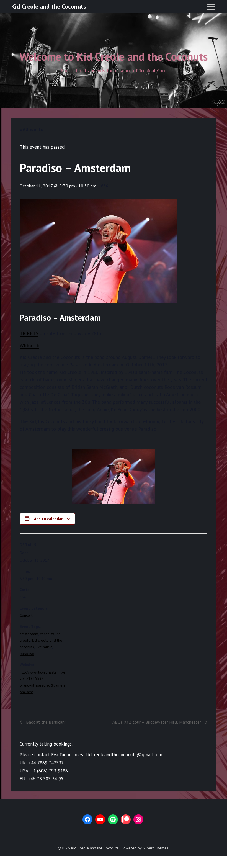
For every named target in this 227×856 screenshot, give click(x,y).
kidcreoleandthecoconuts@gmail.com (124, 755)
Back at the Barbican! (45, 722)
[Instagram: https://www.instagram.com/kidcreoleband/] (138, 819)
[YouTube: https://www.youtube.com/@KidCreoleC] (100, 819)
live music (44, 646)
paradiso (27, 653)
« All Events (31, 129)
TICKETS (29, 333)
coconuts (47, 633)
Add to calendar (48, 518)
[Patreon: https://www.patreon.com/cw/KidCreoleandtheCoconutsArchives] (126, 819)
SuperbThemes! (156, 847)
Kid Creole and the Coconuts (48, 6)
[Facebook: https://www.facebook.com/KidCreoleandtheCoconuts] (87, 819)
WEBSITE (29, 345)
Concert (26, 615)
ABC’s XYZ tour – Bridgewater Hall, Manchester (157, 722)
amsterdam (29, 633)
